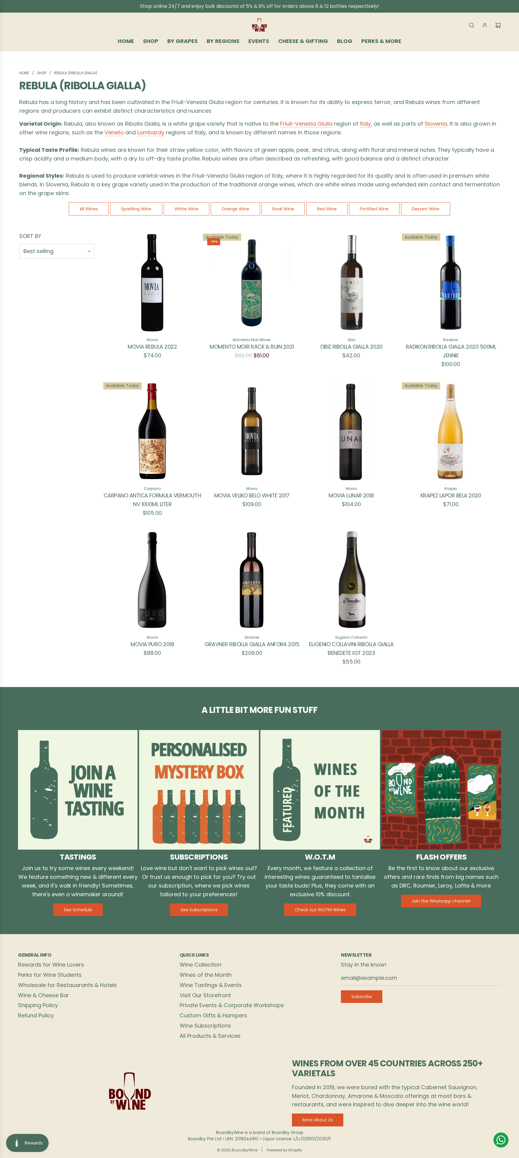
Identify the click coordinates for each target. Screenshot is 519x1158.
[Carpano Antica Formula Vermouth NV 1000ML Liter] (152, 431)
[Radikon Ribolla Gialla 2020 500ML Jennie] (451, 283)
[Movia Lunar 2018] (351, 431)
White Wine (187, 209)
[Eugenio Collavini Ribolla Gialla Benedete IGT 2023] (351, 580)
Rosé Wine (283, 209)
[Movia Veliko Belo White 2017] (252, 431)
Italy (365, 123)
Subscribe (361, 997)
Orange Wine (235, 209)
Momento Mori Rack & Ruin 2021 (252, 346)
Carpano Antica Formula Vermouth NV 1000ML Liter (152, 500)
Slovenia (436, 123)
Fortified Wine (374, 209)
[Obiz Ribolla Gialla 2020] (351, 283)
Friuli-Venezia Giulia (306, 123)
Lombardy (150, 132)
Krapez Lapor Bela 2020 (450, 495)
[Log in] (484, 25)
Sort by (30, 236)
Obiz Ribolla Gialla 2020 (351, 346)
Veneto (114, 132)
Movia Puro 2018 (152, 644)
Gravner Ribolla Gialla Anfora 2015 (252, 644)
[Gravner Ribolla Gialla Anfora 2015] (252, 580)
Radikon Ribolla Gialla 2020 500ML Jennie (451, 351)
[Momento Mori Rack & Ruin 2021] (252, 283)
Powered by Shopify (284, 1150)
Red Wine (327, 209)
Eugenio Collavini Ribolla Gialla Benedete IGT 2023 (351, 648)
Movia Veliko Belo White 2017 (252, 495)
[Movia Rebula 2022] (152, 283)
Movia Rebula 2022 (152, 346)
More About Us (317, 1120)
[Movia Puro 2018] (152, 580)
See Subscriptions (199, 910)
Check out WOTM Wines (320, 910)
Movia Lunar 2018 (351, 495)
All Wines (89, 209)
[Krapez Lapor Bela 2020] (451, 431)
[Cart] (498, 25)
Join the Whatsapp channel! (441, 901)
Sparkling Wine (136, 209)
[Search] (471, 25)
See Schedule (78, 910)
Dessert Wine (425, 209)
